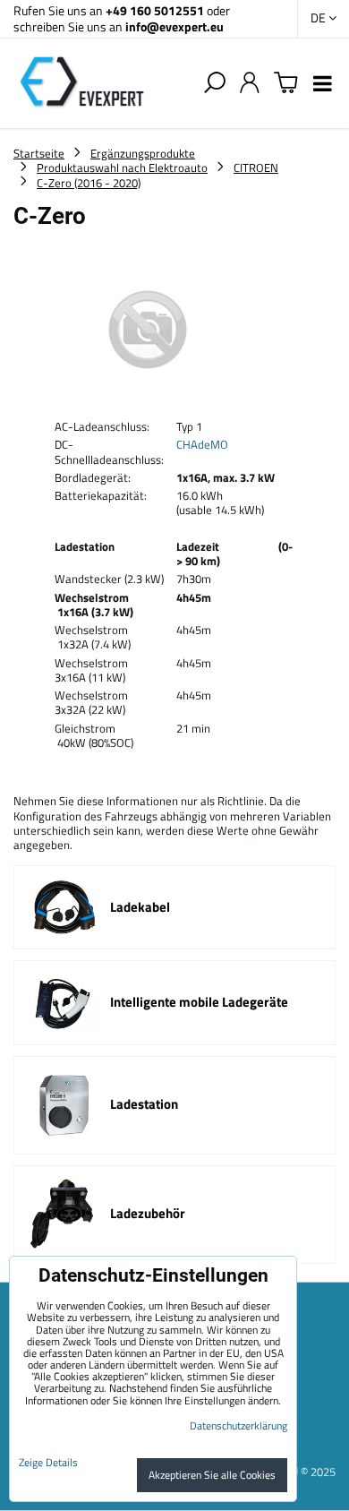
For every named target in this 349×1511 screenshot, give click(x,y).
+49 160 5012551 (155, 10)
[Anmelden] (249, 83)
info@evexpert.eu (174, 26)
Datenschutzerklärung (238, 1425)
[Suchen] (214, 83)
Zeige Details (48, 1462)
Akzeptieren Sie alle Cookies (212, 1474)
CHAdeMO (202, 444)
